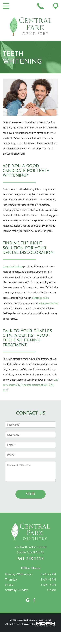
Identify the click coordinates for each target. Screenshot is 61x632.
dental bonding (40, 297)
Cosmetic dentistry (13, 266)
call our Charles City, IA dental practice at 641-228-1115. (30, 385)
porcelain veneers (48, 303)
